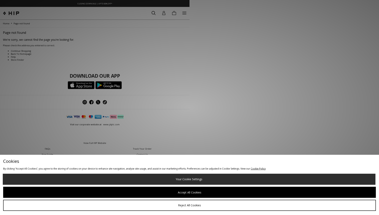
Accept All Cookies (189, 192)
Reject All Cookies (189, 205)
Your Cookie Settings (189, 179)
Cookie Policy (258, 168)
